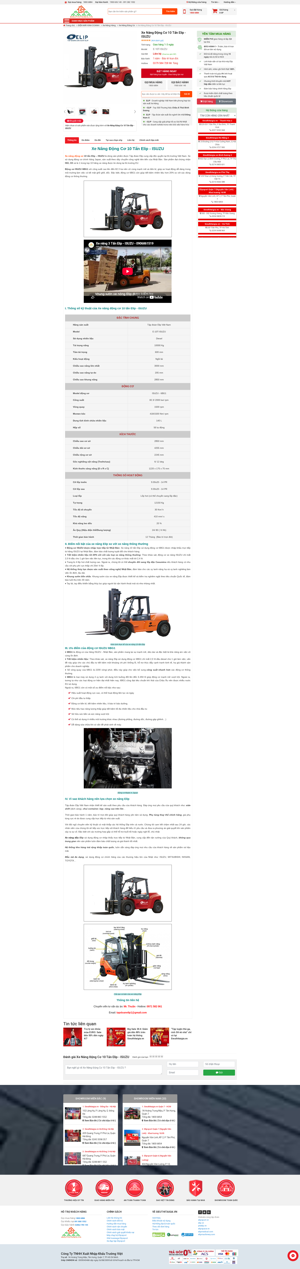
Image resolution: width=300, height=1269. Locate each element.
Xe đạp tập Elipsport (116, 1241)
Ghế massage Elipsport (117, 1238)
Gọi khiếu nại (67, 1221)
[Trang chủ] (81, 11)
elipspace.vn (204, 1228)
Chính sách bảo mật (116, 1229)
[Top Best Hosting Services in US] (173, 1234)
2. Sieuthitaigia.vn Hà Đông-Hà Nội (98, 1129)
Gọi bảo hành (68, 1224)
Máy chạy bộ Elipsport (117, 1235)
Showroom (226, 101)
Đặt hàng (208, 101)
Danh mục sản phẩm (83, 21)
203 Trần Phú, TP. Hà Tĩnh (218, 227)
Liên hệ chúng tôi (114, 1218)
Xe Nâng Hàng (109, 25)
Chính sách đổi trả (115, 1221)
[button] (64, 111)
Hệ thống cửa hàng (197, 2)
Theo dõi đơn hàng (160, 1226)
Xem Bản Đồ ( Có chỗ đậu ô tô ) (100, 1120)
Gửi (220, 1072)
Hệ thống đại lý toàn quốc (163, 1223)
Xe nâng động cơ (74, 156)
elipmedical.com (205, 1231)
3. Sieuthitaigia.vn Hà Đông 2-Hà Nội (98, 1151)
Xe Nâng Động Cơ (127, 25)
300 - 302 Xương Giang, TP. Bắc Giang (218, 213)
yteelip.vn (202, 1226)
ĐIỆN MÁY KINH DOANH (88, 25)
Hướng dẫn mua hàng (116, 1223)
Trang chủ (70, 25)
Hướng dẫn (228, 2)
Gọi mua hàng (68, 1218)
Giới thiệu (156, 1218)
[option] (72, 111)
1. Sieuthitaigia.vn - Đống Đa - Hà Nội (99, 1106)
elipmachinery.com (206, 1234)
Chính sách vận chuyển (117, 1226)
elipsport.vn (203, 1220)
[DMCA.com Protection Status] (158, 1234)
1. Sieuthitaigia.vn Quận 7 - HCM (156, 1106)
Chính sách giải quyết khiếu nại (120, 1232)
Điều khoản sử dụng (161, 1221)
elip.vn (201, 1223)
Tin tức (214, 2)
